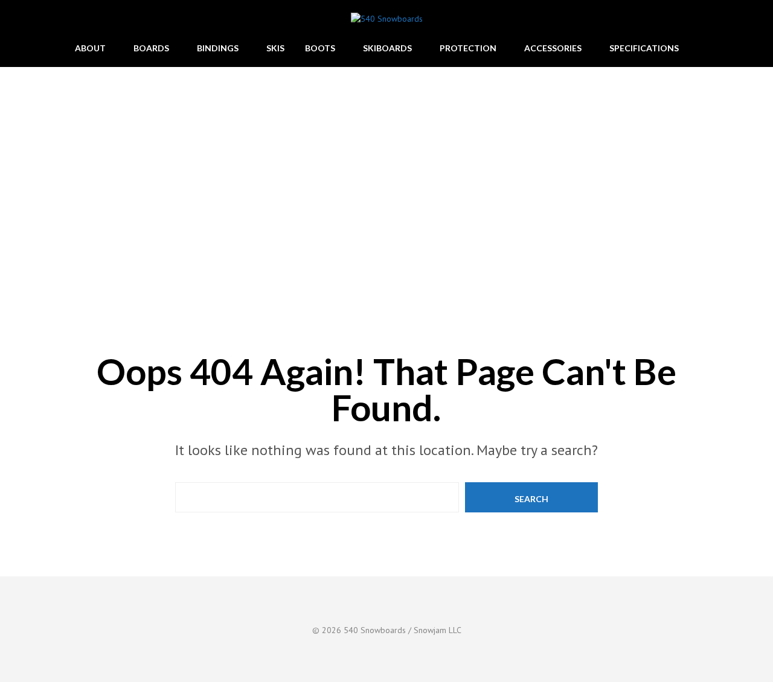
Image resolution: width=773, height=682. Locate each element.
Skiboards (387, 48)
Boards (151, 48)
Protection (468, 48)
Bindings (218, 48)
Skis (275, 48)
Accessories (553, 48)
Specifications (644, 48)
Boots (320, 48)
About (90, 48)
